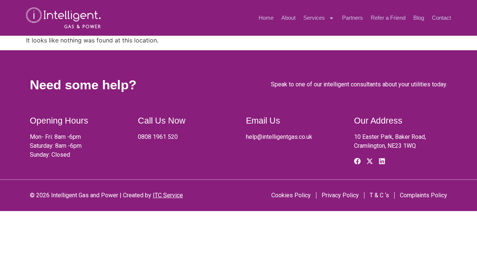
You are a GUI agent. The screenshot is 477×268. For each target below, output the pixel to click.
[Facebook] (357, 161)
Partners (352, 18)
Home (266, 18)
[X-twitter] (369, 161)
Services (314, 18)
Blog (418, 18)
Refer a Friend (388, 18)
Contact (441, 18)
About (288, 18)
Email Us (263, 120)
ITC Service (168, 195)
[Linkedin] (382, 161)
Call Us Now (162, 120)
